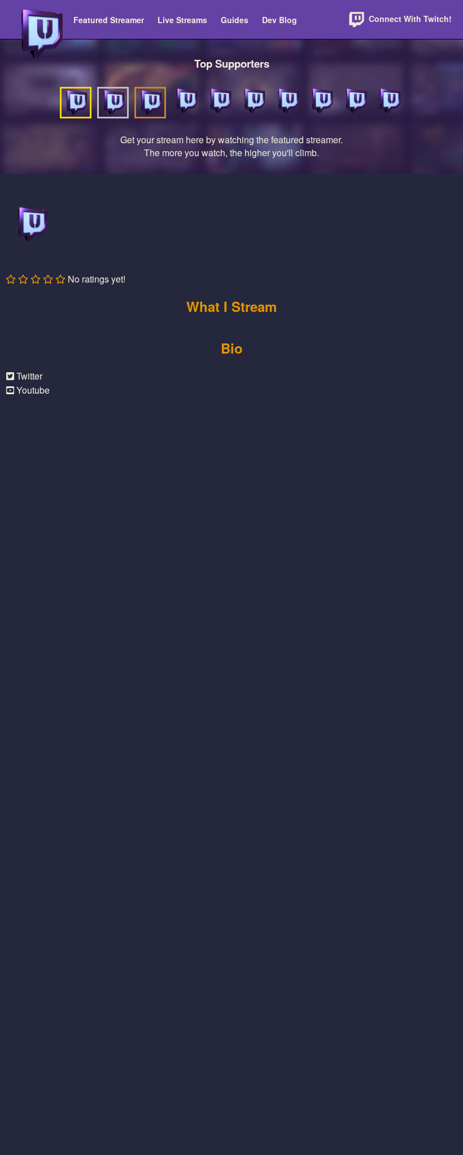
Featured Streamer (108, 19)
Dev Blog (279, 19)
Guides (234, 19)
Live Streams (182, 19)
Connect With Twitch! (409, 18)
